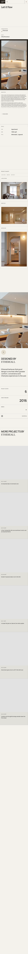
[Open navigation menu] (26, 2)
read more (5, 114)
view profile (24, 416)
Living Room (3, 174)
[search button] (7, 2)
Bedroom (8, 174)
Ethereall (5, 30)
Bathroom (13, 174)
